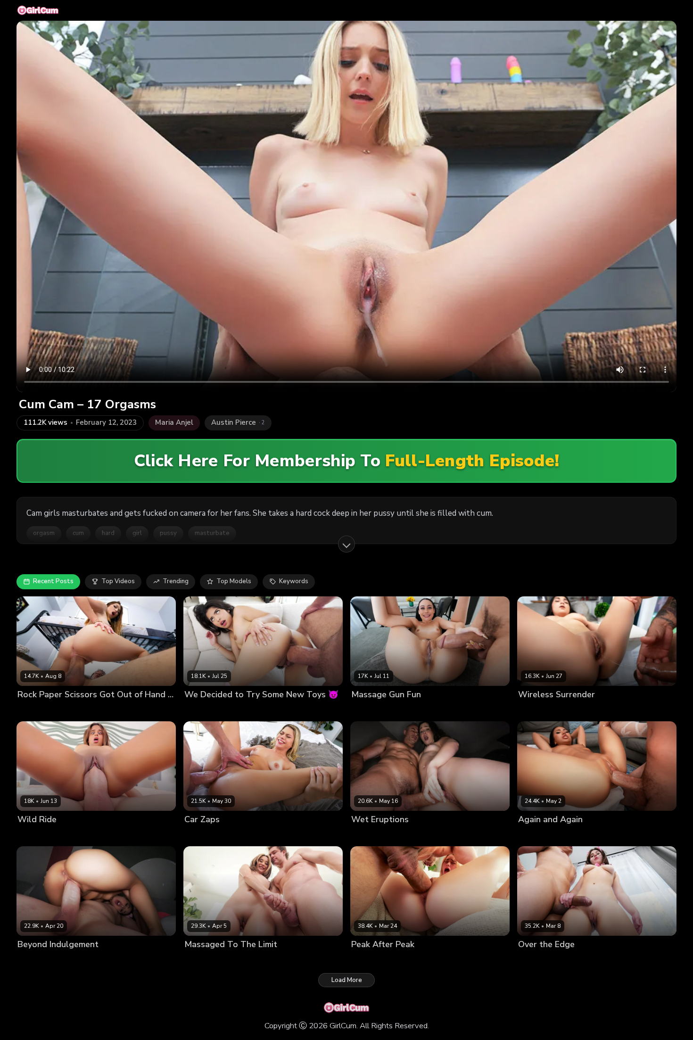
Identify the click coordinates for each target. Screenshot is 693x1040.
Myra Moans (35, 710)
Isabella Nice (203, 960)
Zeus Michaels (576, 710)
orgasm (44, 533)
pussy (168, 533)
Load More (346, 980)
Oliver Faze (246, 835)
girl (137, 533)
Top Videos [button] (118, 581)
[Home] (37, 10)
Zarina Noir (535, 710)
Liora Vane (33, 960)
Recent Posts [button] (53, 581)
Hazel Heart (202, 710)
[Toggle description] (346, 544)
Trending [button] (176, 581)
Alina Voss (367, 835)
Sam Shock (243, 960)
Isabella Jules (37, 835)
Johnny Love (574, 960)
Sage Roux (77, 835)
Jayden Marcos (79, 710)
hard (108, 533)
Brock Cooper (407, 835)
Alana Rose (535, 960)
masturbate (212, 533)
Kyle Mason (241, 710)
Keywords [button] (293, 581)
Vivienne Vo (536, 835)
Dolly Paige (368, 710)
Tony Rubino (576, 835)
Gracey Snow (371, 960)
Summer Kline (204, 835)
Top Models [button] (233, 581)
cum (78, 533)
